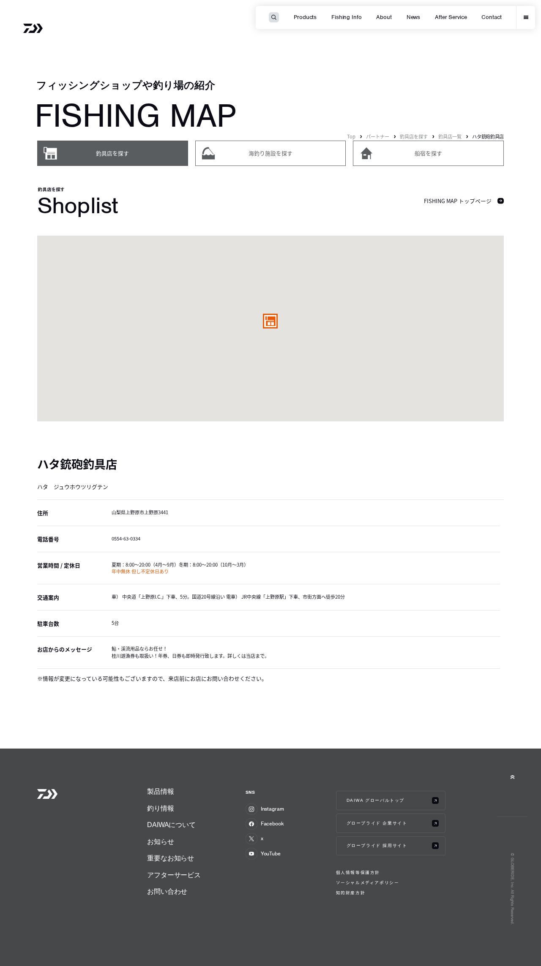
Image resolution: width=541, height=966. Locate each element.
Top (351, 136)
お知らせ (160, 841)
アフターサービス (174, 875)
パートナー (377, 136)
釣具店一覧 (450, 136)
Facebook (272, 823)
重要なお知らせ (170, 858)
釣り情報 (160, 808)
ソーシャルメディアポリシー (367, 882)
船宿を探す (428, 153)
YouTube (271, 853)
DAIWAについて (171, 824)
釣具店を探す (414, 136)
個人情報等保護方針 (358, 872)
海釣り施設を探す (270, 153)
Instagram (272, 808)
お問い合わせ (167, 891)
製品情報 (160, 791)
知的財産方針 (351, 892)
